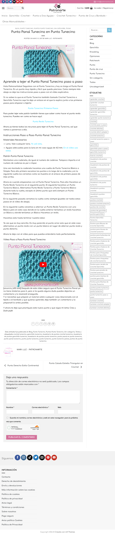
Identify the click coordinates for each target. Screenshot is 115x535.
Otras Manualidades (13, 21)
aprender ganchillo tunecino (97, 113)
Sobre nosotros (9, 512)
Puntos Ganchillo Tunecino (96, 219)
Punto (92, 65)
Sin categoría (59, 28)
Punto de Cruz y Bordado (92, 16)
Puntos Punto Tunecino (43, 28)
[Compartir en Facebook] (33, 324)
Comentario (11, 388)
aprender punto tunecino (100, 118)
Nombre (10, 407)
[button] (3, 8)
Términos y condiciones (13, 507)
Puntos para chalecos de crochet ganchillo (99, 242)
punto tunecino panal (60, 339)
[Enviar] (23, 8)
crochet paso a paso (98, 125)
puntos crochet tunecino (99, 203)
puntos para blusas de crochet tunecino (99, 230)
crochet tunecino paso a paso (99, 140)
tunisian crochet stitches (99, 308)
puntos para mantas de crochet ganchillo (99, 277)
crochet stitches (96, 128)
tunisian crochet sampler (100, 304)
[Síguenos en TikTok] (30, 457)
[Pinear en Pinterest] (49, 324)
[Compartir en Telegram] (53, 324)
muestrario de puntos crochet (98, 160)
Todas (68, 28)
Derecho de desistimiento (14, 481)
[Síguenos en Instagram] (7, 1)
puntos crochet (96, 200)
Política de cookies (11, 494)
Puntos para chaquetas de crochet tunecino (99, 260)
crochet (93, 121)
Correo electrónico (40, 407)
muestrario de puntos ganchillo (98, 178)
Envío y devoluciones (12, 486)
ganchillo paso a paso (99, 148)
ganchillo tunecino (34, 334)
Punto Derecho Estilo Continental (23, 366)
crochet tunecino (20, 334)
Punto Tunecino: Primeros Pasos (43, 108)
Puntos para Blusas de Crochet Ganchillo (99, 225)
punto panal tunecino (12, 339)
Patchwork (95, 61)
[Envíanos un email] (14, 1)
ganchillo (94, 145)
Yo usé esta (36, 144)
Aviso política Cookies (12, 520)
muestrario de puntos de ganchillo (99, 172)
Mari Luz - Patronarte (53, 38)
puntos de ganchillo (98, 210)
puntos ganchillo (97, 214)
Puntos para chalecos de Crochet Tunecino (99, 248)
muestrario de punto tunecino (98, 184)
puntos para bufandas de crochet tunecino (100, 236)
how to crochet (96, 155)
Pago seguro (8, 516)
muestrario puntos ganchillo (97, 195)
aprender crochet (97, 99)
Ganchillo (94, 48)
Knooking (94, 52)
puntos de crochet (97, 207)
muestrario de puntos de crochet (99, 166)
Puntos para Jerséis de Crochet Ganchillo (99, 265)
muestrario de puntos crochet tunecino (58, 334)
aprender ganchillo (97, 108)
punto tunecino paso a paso (99, 296)
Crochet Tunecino (66, 16)
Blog (17, 28)
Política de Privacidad (12, 525)
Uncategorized (97, 87)
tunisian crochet (96, 301)
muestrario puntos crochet (97, 189)
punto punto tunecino (30, 339)
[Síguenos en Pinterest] (17, 1)
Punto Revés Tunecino (43, 122)
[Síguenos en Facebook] (3, 1)
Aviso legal (7, 503)
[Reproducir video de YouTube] (43, 264)
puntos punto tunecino (99, 288)
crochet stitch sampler (99, 132)
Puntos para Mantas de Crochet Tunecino (99, 283)
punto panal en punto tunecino (70, 336)
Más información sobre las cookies (18, 490)
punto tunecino (45, 339)
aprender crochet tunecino (97, 104)
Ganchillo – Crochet (19, 16)
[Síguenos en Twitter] (10, 1)
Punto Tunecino (26, 28)
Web (59, 407)
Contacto (6, 477)
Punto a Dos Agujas (43, 16)
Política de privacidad (12, 499)
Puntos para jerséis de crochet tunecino (98, 271)
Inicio (5, 16)
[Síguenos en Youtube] (21, 1)
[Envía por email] (45, 324)
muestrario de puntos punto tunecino (42, 336)
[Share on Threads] (41, 324)
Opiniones (95, 56)
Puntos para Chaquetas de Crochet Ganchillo (99, 254)
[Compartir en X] (37, 324)
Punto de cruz (96, 69)
